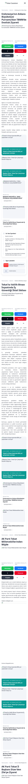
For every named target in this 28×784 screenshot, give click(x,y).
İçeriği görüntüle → (8, 200)
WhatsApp (8, 46)
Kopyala (7, 55)
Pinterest (20, 51)
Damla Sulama (9, 236)
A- (17, 55)
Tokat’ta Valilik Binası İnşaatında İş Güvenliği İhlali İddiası (14, 223)
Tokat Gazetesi (5, 10)
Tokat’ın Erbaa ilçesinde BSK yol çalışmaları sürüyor (12, 152)
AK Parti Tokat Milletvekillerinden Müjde (13, 526)
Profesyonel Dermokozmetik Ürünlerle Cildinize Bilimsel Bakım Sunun (15, 254)
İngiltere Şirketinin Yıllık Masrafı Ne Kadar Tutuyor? (14, 239)
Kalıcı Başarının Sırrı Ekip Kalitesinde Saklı (14, 249)
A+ (23, 55)
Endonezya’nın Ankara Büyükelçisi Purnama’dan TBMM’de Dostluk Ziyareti (13, 500)
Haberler (11, 10)
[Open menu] (24, 3)
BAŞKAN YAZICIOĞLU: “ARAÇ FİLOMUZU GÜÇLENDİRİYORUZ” (12, 197)
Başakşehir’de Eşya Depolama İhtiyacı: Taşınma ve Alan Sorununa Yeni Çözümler (15, 245)
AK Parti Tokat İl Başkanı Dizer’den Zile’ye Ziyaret (13, 754)
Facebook (20, 46)
